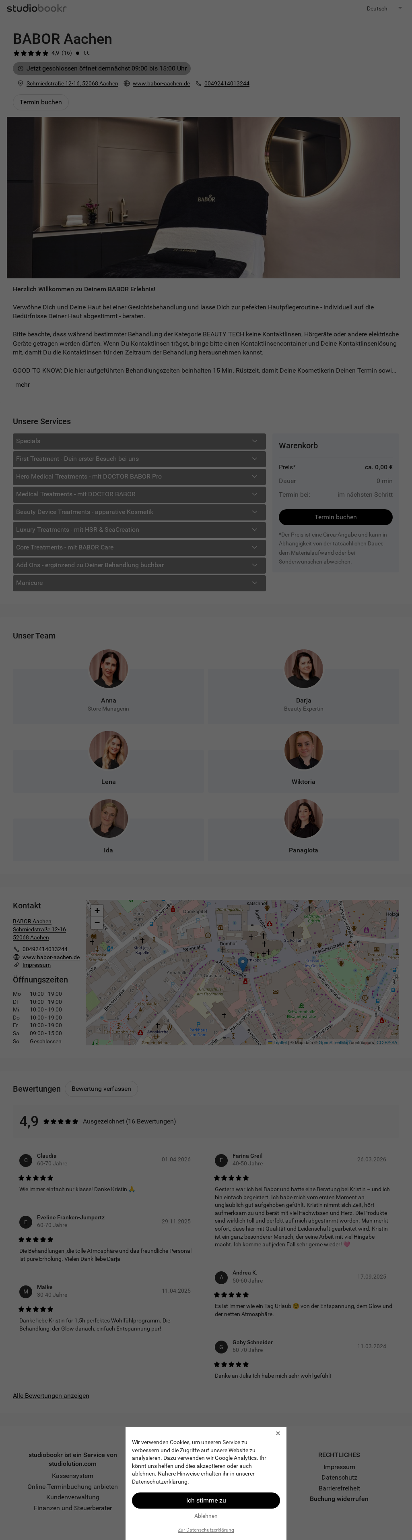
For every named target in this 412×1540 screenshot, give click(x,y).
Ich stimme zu (206, 1500)
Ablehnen (206, 1516)
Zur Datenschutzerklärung (206, 1530)
